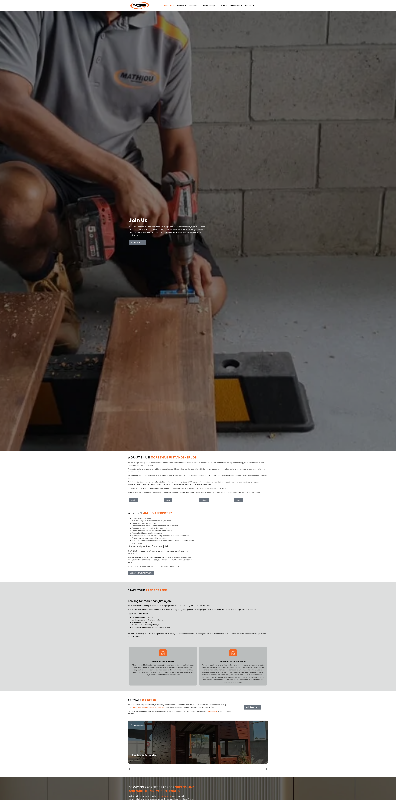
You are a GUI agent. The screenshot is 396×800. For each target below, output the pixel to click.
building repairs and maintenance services (149, 707)
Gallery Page (212, 711)
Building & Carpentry (144, 754)
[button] (129, 769)
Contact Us (249, 5)
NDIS (223, 5)
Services (180, 5)
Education (193, 5)
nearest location (164, 796)
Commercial (235, 5)
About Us (168, 5)
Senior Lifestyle (209, 5)
